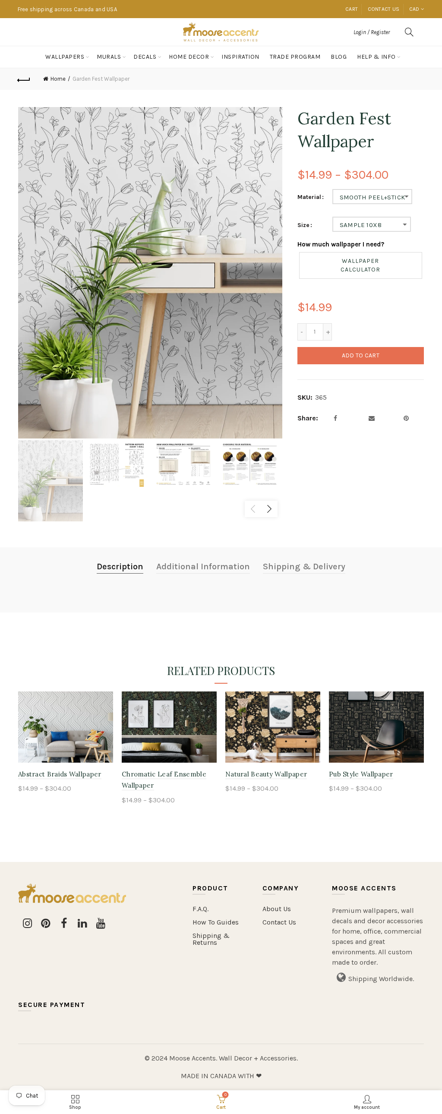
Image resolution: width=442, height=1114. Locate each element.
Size (303, 225)
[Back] (24, 79)
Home (58, 79)
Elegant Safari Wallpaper (265, 774)
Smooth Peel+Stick (372, 197)
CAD (414, 9)
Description (120, 566)
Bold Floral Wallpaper (363, 774)
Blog (339, 56)
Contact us (384, 9)
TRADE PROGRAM (295, 56)
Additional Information (203, 566)
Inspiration (240, 56)
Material (309, 197)
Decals (144, 56)
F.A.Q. (200, 909)
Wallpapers (64, 56)
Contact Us (279, 922)
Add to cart (360, 355)
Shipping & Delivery (304, 566)
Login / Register (372, 32)
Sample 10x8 (361, 225)
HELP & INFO (376, 56)
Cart (351, 9)
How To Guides (216, 922)
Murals (109, 56)
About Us (276, 909)
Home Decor (189, 56)
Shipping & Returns (211, 939)
